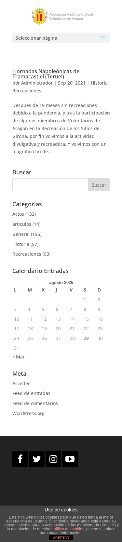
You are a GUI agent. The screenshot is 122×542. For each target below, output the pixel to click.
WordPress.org (28, 413)
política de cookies (67, 529)
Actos (18, 214)
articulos (21, 224)
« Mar (18, 357)
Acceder (21, 383)
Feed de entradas (31, 393)
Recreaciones (26, 91)
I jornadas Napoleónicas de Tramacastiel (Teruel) (45, 74)
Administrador (37, 83)
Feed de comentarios (35, 403)
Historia (99, 83)
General (21, 234)
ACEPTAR (61, 538)
